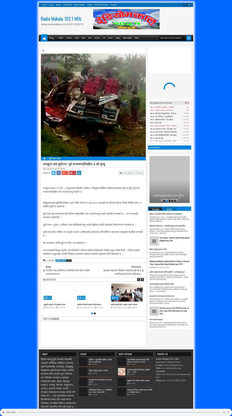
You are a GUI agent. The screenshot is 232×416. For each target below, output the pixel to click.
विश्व (89, 38)
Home (44, 5)
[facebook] (189, 5)
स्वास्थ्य (110, 38)
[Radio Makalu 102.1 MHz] (44, 37)
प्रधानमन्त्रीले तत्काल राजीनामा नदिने (161, 283)
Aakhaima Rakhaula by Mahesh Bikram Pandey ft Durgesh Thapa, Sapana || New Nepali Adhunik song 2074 (169, 262)
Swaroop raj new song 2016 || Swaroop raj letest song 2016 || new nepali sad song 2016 (174, 310)
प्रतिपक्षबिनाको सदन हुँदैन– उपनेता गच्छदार (169, 190)
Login (51, 5)
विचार (83, 38)
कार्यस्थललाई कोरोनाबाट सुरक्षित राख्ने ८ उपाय (138, 370)
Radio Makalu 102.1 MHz (61, 18)
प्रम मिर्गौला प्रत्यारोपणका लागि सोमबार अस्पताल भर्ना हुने (138, 360)
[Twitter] (185, 5)
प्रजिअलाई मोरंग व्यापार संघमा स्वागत (124, 304)
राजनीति (60, 38)
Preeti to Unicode (101, 5)
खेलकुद (118, 38)
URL (141, 173)
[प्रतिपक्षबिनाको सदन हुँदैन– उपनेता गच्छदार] (169, 179)
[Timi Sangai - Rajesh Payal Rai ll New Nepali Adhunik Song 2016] (154, 241)
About (58, 5)
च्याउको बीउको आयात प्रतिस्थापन (89, 304)
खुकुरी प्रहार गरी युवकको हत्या (54, 304)
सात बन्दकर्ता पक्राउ (156, 319)
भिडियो (137, 38)
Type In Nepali (79, 5)
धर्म (104, 38)
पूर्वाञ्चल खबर (63, 260)
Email (124, 173)
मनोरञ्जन (97, 38)
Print (133, 173)
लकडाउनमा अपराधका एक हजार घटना (161, 295)
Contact (113, 5)
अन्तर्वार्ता (69, 38)
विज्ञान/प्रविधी (127, 38)
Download (67, 5)
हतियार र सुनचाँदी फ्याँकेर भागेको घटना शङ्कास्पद (165, 213)
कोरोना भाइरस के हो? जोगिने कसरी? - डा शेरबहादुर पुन (167, 271)
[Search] (188, 37)
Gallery (89, 5)
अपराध (77, 38)
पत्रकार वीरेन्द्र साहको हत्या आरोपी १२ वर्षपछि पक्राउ (139, 390)
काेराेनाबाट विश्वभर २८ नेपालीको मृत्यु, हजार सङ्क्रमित (167, 225)
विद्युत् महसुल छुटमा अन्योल (158, 249)
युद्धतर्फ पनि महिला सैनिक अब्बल (138, 380)
